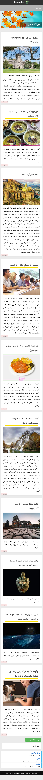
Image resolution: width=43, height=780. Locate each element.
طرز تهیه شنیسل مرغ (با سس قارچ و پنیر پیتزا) (22, 348)
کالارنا (38, 764)
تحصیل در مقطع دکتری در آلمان (24, 265)
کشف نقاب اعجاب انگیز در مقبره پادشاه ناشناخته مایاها (24, 563)
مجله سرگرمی (35, 753)
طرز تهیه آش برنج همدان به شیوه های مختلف (23, 114)
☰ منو (38, 8)
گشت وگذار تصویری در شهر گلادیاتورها (26, 506)
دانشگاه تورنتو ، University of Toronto (24, 40)
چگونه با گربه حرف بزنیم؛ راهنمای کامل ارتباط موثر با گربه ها (23, 674)
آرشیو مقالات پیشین (33, 739)
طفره (38, 758)
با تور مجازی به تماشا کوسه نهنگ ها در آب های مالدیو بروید (22, 617)
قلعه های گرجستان (30, 174)
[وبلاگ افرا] (21, 2)
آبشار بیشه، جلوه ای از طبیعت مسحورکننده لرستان (25, 421)
